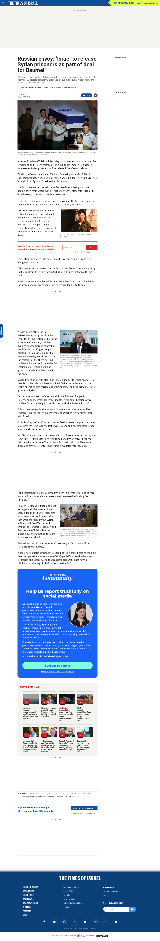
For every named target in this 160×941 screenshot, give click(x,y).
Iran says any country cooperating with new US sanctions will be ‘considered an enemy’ (30, 713)
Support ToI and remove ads (147, 3)
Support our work (57, 665)
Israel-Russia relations (37, 796)
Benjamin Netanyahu (63, 794)
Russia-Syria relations (55, 796)
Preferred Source (69, 87)
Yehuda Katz (88, 794)
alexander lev (69, 796)
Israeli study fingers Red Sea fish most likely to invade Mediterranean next (66, 714)
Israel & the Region (34, 794)
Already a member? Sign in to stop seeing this (57, 671)
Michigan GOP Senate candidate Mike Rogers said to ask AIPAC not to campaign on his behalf (30, 746)
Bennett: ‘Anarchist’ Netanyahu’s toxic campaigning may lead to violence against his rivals (66, 745)
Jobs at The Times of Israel (73, 903)
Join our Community (123, 3)
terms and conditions (71, 887)
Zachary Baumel (48, 794)
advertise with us (70, 899)
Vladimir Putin (77, 794)
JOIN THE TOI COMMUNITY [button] (84, 808)
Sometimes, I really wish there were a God (17, 874)
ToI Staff (23, 94)
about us (67, 895)
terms (88, 252)
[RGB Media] (82, 936)
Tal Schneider (18, 892)
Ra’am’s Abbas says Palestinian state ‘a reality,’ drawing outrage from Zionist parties (83, 746)
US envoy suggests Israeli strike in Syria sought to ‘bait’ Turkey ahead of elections (48, 712)
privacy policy (68, 891)
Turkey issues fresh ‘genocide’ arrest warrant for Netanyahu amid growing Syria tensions (48, 746)
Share (88, 95)
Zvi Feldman (23, 796)
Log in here (91, 813)
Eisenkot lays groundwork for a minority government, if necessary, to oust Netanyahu (18, 905)
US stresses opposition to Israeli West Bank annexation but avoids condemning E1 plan (84, 714)
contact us (67, 907)
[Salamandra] (102, 936)
